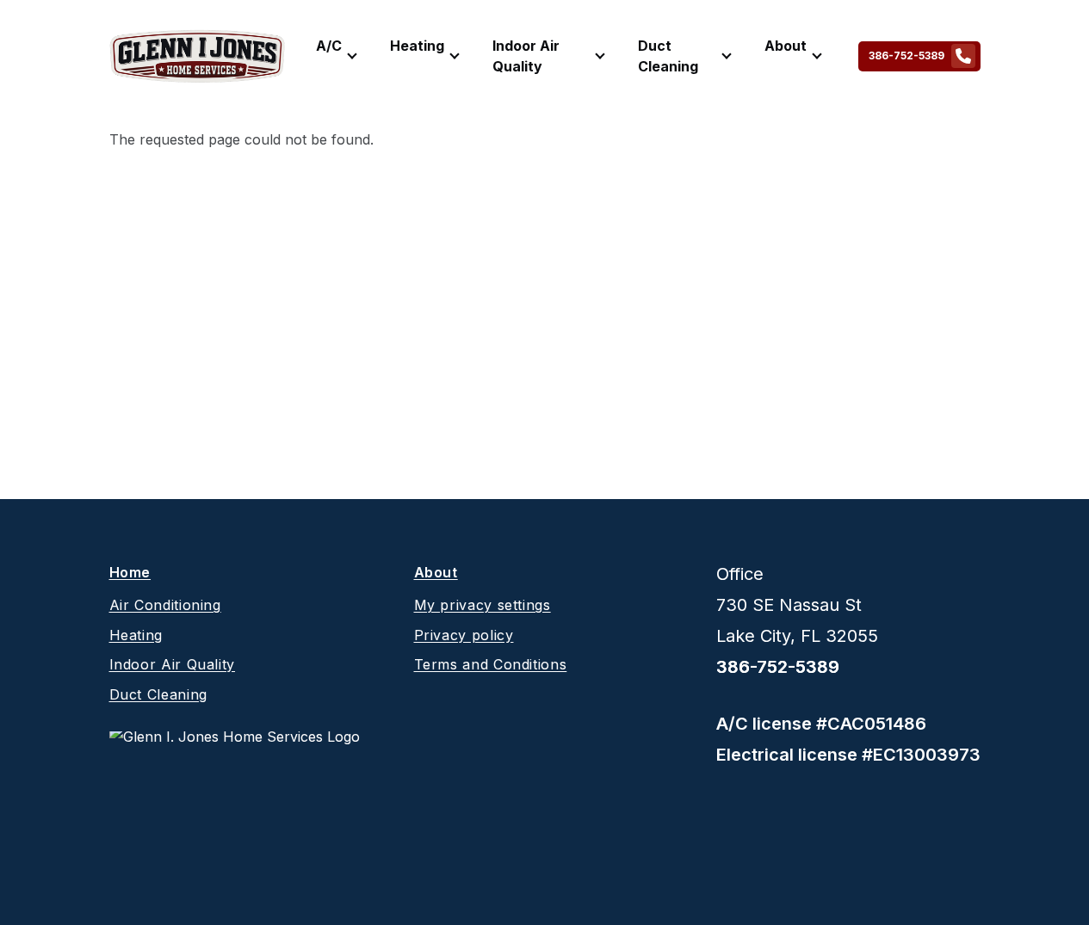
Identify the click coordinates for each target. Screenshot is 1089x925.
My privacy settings (482, 605)
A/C (329, 45)
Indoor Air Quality (526, 56)
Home (130, 574)
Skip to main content (44, 30)
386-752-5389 (906, 55)
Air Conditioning (165, 605)
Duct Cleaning (668, 56)
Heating (417, 45)
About (785, 45)
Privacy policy (464, 635)
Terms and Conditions (490, 664)
